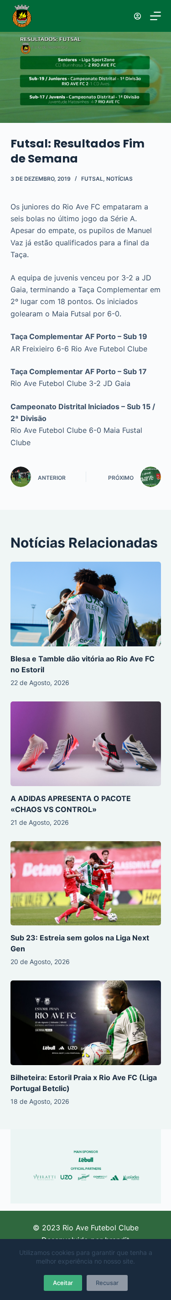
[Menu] (155, 15)
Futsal (92, 178)
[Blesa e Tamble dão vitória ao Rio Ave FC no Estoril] (85, 604)
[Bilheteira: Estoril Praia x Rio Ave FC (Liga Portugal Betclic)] (85, 1022)
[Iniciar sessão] (137, 16)
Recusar (107, 1282)
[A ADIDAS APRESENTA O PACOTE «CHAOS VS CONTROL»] (85, 743)
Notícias (119, 178)
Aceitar (63, 1282)
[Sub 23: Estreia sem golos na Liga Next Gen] (85, 883)
